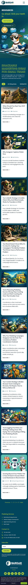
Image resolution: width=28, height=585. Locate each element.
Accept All (24, 583)
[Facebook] (5, 573)
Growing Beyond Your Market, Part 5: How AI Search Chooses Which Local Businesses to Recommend (14, 476)
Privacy (14, 569)
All (3, 84)
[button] (24, 2)
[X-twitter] (12, 573)
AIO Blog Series (12, 84)
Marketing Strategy (14, 480)
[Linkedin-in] (19, 573)
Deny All (13, 583)
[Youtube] (22, 573)
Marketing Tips (21, 480)
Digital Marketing (15, 157)
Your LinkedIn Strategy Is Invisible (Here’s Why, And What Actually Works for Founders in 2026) (13, 200)
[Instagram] (8, 573)
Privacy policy (3, 583)
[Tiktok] (15, 573)
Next (21, 502)
